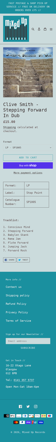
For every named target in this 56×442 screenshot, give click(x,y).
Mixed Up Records (33, 432)
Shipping (9, 127)
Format (7, 141)
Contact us (14, 286)
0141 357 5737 (24, 380)
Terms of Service (18, 320)
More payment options (28, 172)
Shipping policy (17, 295)
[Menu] (51, 28)
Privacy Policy (17, 312)
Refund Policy (16, 303)
